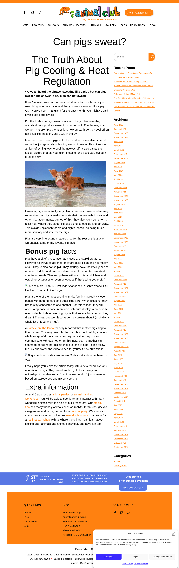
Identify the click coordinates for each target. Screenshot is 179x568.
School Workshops (72, 512)
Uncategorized (120, 465)
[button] (173, 533)
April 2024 (118, 179)
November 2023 (121, 200)
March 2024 (119, 183)
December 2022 (121, 238)
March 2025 (119, 150)
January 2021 (120, 330)
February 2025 (120, 154)
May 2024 (118, 175)
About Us (38, 25)
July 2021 (118, 305)
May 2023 (118, 217)
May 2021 (118, 313)
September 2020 (121, 347)
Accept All (108, 557)
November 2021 (121, 292)
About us (28, 512)
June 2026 (118, 125)
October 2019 (120, 393)
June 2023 (118, 213)
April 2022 (118, 271)
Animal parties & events (74, 517)
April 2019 (118, 418)
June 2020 (118, 359)
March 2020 (119, 372)
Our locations (30, 521)
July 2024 (118, 167)
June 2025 (118, 141)
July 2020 (118, 355)
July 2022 (118, 259)
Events (81, 25)
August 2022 (119, 254)
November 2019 (121, 388)
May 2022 (118, 267)
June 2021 (118, 309)
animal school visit (77, 415)
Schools (53, 25)
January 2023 (120, 234)
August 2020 (119, 351)
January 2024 (120, 192)
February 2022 (120, 280)
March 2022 (119, 275)
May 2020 (118, 363)
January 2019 (120, 430)
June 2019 (118, 409)
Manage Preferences (162, 557)
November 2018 (121, 439)
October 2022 (120, 246)
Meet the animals (71, 530)
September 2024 (121, 158)
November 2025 (121, 137)
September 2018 (121, 447)
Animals (96, 25)
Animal (117, 461)
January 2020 (120, 380)
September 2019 (121, 397)
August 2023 (119, 204)
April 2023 (118, 221)
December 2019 (121, 384)
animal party (79, 411)
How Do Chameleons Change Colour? (131, 81)
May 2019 (118, 413)
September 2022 (121, 250)
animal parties (61, 394)
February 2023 (120, 229)
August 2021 (119, 300)
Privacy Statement (141, 564)
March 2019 (119, 422)
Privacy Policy (81, 549)
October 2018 (120, 443)
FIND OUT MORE (132, 488)
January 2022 (120, 284)
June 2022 (118, 263)
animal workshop (39, 419)
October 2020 (120, 342)
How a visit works (71, 526)
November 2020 (121, 338)
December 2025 (121, 133)
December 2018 (121, 434)
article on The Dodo (41, 328)
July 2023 (118, 208)
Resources (137, 25)
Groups (67, 25)
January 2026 (120, 129)
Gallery (110, 25)
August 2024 (119, 162)
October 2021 (120, 296)
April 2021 (118, 317)
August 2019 (119, 401)
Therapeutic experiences (75, 521)
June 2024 (118, 171)
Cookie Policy (127, 564)
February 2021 (120, 326)
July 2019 (118, 405)
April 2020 (118, 367)
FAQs (124, 25)
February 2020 (120, 376)
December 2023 (121, 196)
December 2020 (121, 334)
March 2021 (119, 321)
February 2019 (120, 426)
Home (25, 25)
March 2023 (119, 225)
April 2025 (118, 146)
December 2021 (121, 288)
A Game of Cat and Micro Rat (127, 94)
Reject (135, 557)
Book (153, 25)
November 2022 (121, 242)
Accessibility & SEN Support (77, 535)
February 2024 (120, 187)
